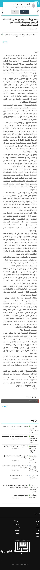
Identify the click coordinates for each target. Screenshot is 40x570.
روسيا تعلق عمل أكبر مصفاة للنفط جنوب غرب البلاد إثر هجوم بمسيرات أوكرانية (15, 486)
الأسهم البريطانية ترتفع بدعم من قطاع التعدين (15, 436)
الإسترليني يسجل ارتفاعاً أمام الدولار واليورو (16, 446)
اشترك (25, 12)
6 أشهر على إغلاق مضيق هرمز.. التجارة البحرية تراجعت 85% (15, 467)
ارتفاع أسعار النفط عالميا (21, 495)
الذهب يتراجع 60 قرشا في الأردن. (19, 475)
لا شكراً (15, 12)
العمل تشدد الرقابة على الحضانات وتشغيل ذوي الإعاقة (16, 457)
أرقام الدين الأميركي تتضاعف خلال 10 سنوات (15, 426)
